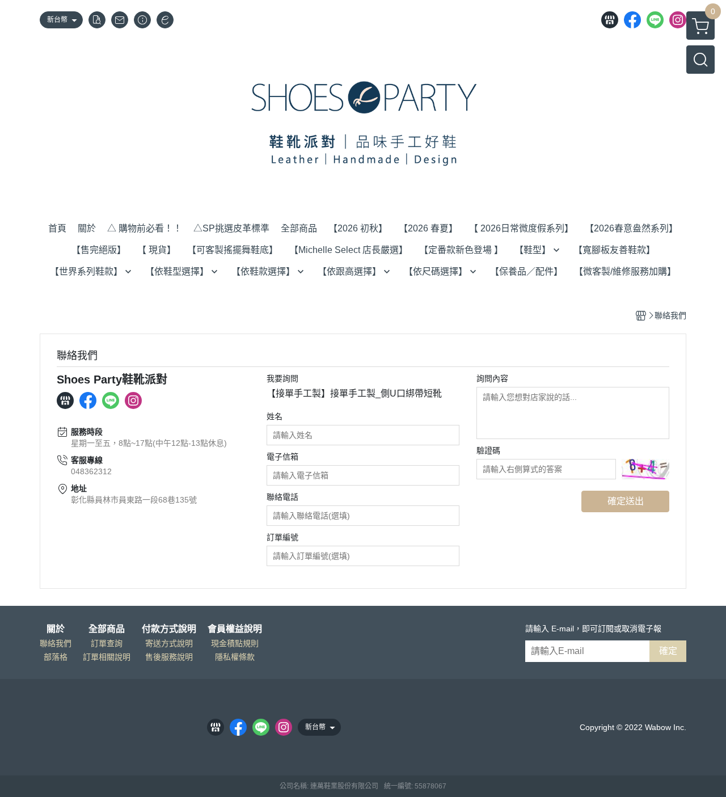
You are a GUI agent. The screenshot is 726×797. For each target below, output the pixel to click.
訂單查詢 (107, 643)
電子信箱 (282, 456)
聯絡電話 (282, 496)
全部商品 (106, 629)
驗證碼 (488, 450)
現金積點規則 (235, 643)
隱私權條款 (235, 657)
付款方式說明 (169, 629)
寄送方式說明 (169, 643)
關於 (56, 629)
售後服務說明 (169, 657)
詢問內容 (492, 378)
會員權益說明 (235, 629)
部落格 (55, 657)
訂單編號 (282, 537)
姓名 (274, 416)
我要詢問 (282, 378)
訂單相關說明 (106, 657)
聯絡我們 (55, 643)
